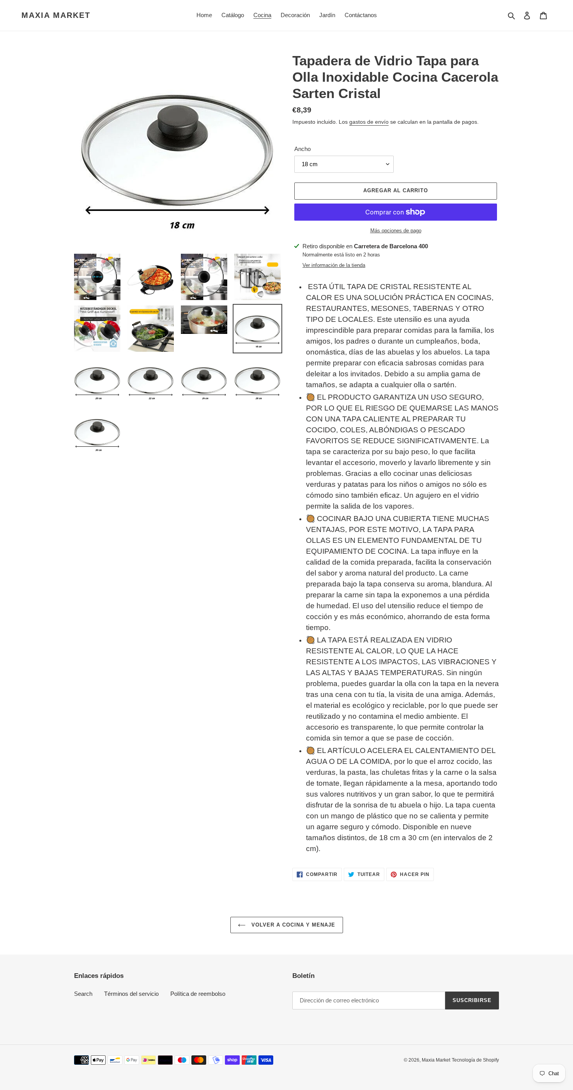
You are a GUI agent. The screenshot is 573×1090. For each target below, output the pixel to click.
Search (83, 993)
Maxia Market (55, 15)
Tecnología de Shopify (475, 1060)
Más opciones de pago (395, 230)
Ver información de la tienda (333, 265)
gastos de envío (369, 122)
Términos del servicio (131, 993)
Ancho (302, 149)
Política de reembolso (197, 993)
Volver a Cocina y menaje (292, 925)
